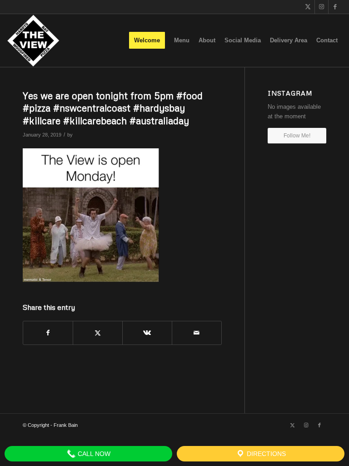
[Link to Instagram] (321, 7)
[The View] (33, 40)
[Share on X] (97, 332)
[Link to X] (307, 7)
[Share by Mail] (196, 332)
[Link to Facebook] (335, 7)
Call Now (93, 453)
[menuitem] (147, 40)
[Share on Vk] (147, 332)
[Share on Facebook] (48, 332)
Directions (265, 453)
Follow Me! (297, 135)
